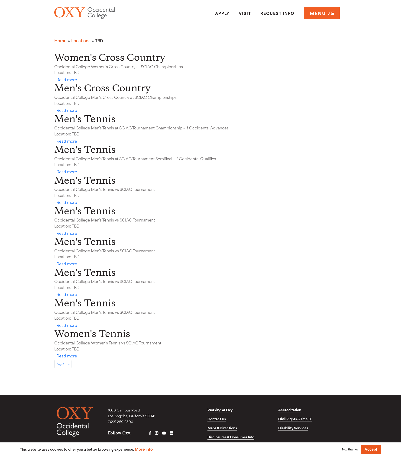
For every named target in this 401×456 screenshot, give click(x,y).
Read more (67, 79)
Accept (371, 449)
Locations (81, 40)
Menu (318, 12)
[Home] (101, 13)
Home (60, 40)
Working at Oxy (220, 409)
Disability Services (293, 427)
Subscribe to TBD (56, 370)
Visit (245, 13)
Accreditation (289, 409)
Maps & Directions (222, 427)
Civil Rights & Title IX (295, 418)
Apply (222, 13)
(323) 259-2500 (120, 421)
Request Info (277, 13)
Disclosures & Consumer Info (230, 437)
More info (144, 449)
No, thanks (350, 449)
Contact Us (216, 418)
